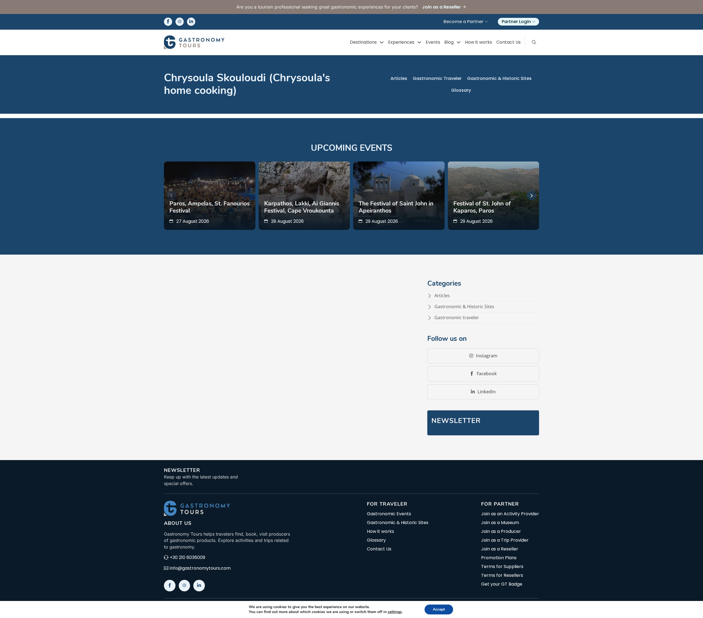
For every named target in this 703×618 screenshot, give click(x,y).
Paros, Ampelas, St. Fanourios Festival (209, 207)
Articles (398, 78)
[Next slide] (531, 196)
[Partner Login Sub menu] (533, 21)
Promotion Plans (499, 558)
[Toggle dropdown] (382, 42)
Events (433, 42)
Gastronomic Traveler (437, 78)
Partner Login (516, 21)
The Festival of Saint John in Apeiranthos (396, 207)
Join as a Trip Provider (505, 540)
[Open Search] (534, 42)
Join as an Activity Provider (510, 514)
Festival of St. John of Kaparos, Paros (482, 207)
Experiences (401, 42)
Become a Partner (463, 21)
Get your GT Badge (501, 584)
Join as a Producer (501, 531)
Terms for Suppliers (502, 566)
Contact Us (508, 42)
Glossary (461, 90)
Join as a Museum (500, 522)
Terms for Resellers (502, 575)
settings (395, 611)
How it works (478, 42)
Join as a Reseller (499, 549)
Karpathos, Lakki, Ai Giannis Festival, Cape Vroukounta (301, 207)
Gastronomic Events (389, 514)
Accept (439, 609)
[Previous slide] (171, 196)
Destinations (363, 42)
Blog (449, 42)
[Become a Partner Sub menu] (486, 21)
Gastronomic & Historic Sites (499, 78)
